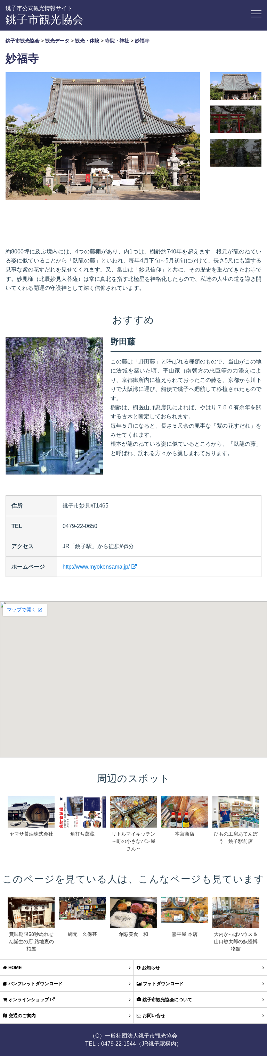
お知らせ (150, 967)
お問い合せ (153, 1015)
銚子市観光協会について (166, 999)
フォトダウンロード (162, 983)
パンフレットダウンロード (35, 983)
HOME (14, 967)
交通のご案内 (21, 1015)
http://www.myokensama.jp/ (97, 567)
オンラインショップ (28, 999)
